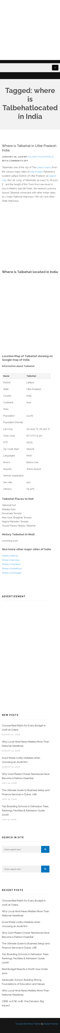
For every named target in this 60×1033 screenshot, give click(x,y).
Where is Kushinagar (12, 573)
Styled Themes (51, 1024)
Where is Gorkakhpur (12, 568)
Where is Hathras (10, 556)
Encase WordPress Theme (28, 1024)
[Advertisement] (30, 30)
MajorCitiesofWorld (41, 157)
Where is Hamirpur (11, 560)
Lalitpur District (44, 167)
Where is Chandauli (11, 564)
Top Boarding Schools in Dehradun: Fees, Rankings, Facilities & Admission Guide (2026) (25, 810)
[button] (45, 849)
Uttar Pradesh (36, 172)
